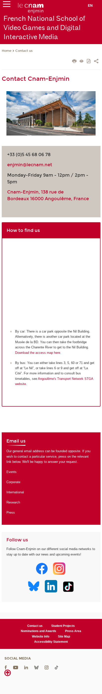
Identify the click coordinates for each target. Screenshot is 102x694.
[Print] (74, 61)
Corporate (13, 482)
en (90, 5)
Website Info (40, 636)
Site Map (64, 636)
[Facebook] (5, 667)
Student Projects (63, 626)
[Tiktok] (56, 667)
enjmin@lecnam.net (29, 164)
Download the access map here (37, 353)
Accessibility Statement (51, 641)
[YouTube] (15, 667)
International (15, 492)
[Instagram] (46, 667)
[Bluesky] (36, 667)
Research (13, 502)
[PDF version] (89, 61)
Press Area (73, 631)
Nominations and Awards (38, 631)
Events (11, 472)
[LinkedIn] (26, 667)
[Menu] (6, 5)
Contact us (24, 51)
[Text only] (81, 61)
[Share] (96, 61)
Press (10, 512)
